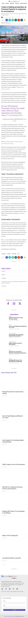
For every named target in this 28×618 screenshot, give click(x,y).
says (20, 100)
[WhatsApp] (12, 20)
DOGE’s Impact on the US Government (15, 344)
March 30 (16, 230)
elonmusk (9, 253)
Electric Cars (8, 22)
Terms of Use (9, 591)
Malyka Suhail (11, 337)
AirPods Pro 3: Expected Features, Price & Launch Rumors (17, 352)
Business (3, 22)
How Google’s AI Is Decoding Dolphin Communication (16, 335)
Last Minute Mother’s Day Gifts (11, 558)
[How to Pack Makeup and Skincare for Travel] (4, 328)
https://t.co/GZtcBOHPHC (12, 115)
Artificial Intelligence (12, 333)
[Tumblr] (21, 20)
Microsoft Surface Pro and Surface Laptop (16, 318)
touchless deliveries (11, 181)
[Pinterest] (13, 589)
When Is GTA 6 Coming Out (10, 535)
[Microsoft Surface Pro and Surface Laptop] (4, 319)
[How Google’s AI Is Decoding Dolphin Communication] (4, 336)
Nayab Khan (11, 320)
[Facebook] (6, 20)
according (20, 213)
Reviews (10, 358)
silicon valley (14, 253)
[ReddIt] (18, 20)
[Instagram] (14, 304)
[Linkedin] (15, 20)
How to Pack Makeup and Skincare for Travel (18, 327)
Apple (10, 350)
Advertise (15, 591)
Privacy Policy (20, 591)
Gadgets (10, 316)
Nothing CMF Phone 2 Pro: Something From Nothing (15, 361)
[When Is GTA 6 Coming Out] (14, 526)
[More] (24, 20)
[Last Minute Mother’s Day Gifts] (14, 548)
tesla (18, 253)
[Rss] (17, 589)
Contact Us (3, 591)
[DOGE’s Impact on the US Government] (4, 345)
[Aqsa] (2, 17)
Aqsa (4, 17)
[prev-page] (2, 564)
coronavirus (4, 253)
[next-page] (4, 564)
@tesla (4, 106)
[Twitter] (9, 20)
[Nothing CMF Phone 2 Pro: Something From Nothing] (4, 361)
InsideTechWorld (11, 616)
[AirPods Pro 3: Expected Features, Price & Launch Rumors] (4, 353)
